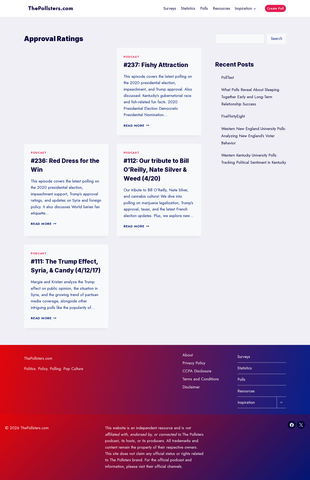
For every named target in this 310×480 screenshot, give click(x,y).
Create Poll (275, 8)
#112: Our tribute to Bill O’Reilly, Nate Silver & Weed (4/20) (156, 169)
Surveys (169, 8)
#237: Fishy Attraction (156, 64)
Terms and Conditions (200, 379)
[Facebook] (292, 425)
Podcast (131, 57)
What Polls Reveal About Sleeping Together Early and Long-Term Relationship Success (250, 97)
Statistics (188, 8)
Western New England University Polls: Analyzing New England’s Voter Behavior (253, 136)
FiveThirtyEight (233, 116)
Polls (204, 8)
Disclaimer (191, 387)
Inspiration (246, 402)
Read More (136, 125)
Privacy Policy (193, 363)
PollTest (227, 77)
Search (276, 38)
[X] (301, 425)
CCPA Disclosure (196, 371)
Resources (221, 8)
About (187, 355)
